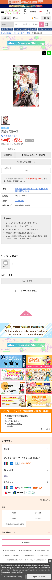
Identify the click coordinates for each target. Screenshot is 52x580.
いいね (5, 267)
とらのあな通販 (6, 33)
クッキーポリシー (44, 555)
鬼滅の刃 (33, 29)
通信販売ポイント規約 (43, 550)
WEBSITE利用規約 (10, 550)
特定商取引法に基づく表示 (14, 560)
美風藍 (10, 426)
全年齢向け (6, 18)
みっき (10, 418)
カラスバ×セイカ (45, 29)
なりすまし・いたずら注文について (36, 560)
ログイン (41, 11)
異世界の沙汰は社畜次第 (17, 415)
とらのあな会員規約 (26, 550)
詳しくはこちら (45, 500)
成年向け (16, 18)
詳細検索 (46, 24)
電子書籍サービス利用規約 (12, 555)
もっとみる (45, 428)
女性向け (47, 18)
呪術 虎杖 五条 (7, 29)
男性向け (36, 18)
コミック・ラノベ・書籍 (22, 33)
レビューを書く (26, 280)
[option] (26, 85)
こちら (24, 223)
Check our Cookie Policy (13, 576)
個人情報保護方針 (29, 555)
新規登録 (33, 11)
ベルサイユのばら (21, 29)
